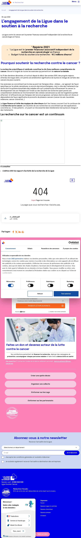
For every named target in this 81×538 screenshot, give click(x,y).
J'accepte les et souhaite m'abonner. (28, 457)
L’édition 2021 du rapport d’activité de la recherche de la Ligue (28, 171)
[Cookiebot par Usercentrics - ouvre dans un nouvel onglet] (70, 242)
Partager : (7, 232)
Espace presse (45, 512)
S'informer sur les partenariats (40, 401)
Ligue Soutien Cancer (9, 484)
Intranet (43, 515)
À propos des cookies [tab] (70, 248)
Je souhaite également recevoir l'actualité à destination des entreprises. (33, 461)
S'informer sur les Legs (40, 392)
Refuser (40, 293)
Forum (42, 503)
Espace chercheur (46, 509)
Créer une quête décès (40, 376)
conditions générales (24, 457)
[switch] (30, 285)
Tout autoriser (66, 293)
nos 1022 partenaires (15, 258)
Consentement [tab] (10, 248)
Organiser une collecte (40, 384)
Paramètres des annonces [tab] (50, 248)
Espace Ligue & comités (48, 506)
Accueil (4, 10)
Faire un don (42, 534)
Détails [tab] (30, 248)
